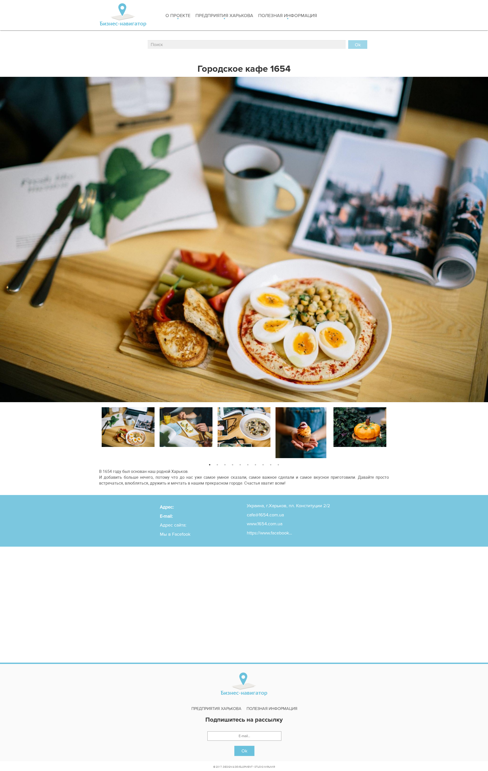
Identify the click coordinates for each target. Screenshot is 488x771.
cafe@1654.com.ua (265, 515)
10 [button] (278, 464)
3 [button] (224, 464)
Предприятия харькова (224, 15)
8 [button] (263, 464)
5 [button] (240, 464)
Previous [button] (95, 431)
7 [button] (255, 464)
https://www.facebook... (269, 533)
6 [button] (247, 464)
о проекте (177, 15)
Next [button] (392, 431)
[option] (128, 426)
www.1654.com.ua (264, 524)
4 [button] (232, 464)
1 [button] (209, 464)
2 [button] (217, 464)
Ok (244, 751)
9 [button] (270, 464)
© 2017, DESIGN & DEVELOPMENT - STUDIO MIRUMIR (244, 766)
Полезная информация (287, 15)
